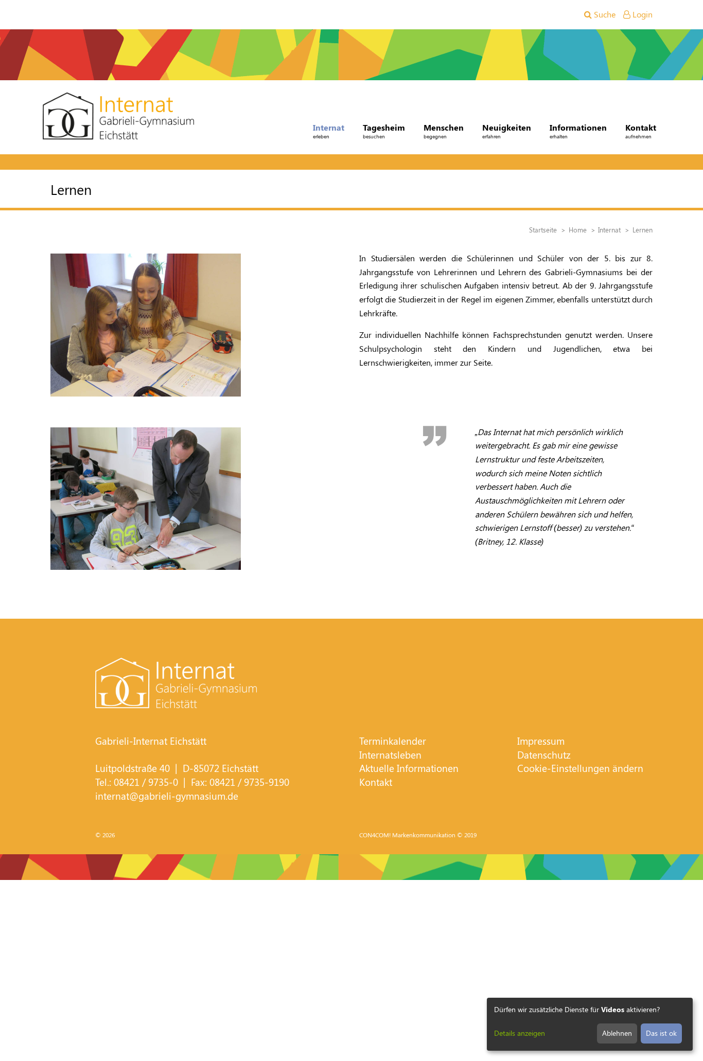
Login (641, 14)
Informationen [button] (578, 131)
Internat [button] (328, 131)
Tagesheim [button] (384, 131)
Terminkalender (392, 740)
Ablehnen (617, 1033)
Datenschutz (544, 754)
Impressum (541, 740)
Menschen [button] (444, 131)
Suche (604, 14)
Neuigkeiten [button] (506, 131)
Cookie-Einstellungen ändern (580, 768)
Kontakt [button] (640, 131)
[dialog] (590, 1024)
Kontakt (375, 782)
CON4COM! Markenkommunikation (407, 835)
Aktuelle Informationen (409, 768)
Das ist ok (661, 1033)
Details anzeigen (519, 1033)
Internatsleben (390, 754)
